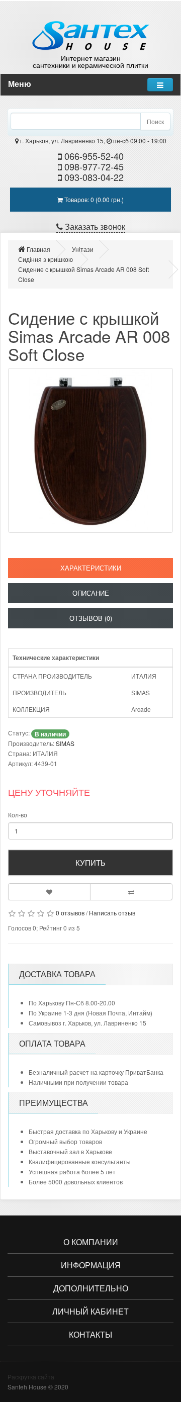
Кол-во (17, 814)
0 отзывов (70, 912)
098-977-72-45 (93, 166)
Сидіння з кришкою (45, 259)
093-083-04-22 (93, 176)
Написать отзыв (112, 912)
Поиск (155, 121)
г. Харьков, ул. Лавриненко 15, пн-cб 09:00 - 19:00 (92, 140)
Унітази (83, 249)
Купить (90, 862)
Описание (90, 593)
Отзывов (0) (90, 618)
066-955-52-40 (93, 155)
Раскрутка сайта (31, 1376)
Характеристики (90, 568)
